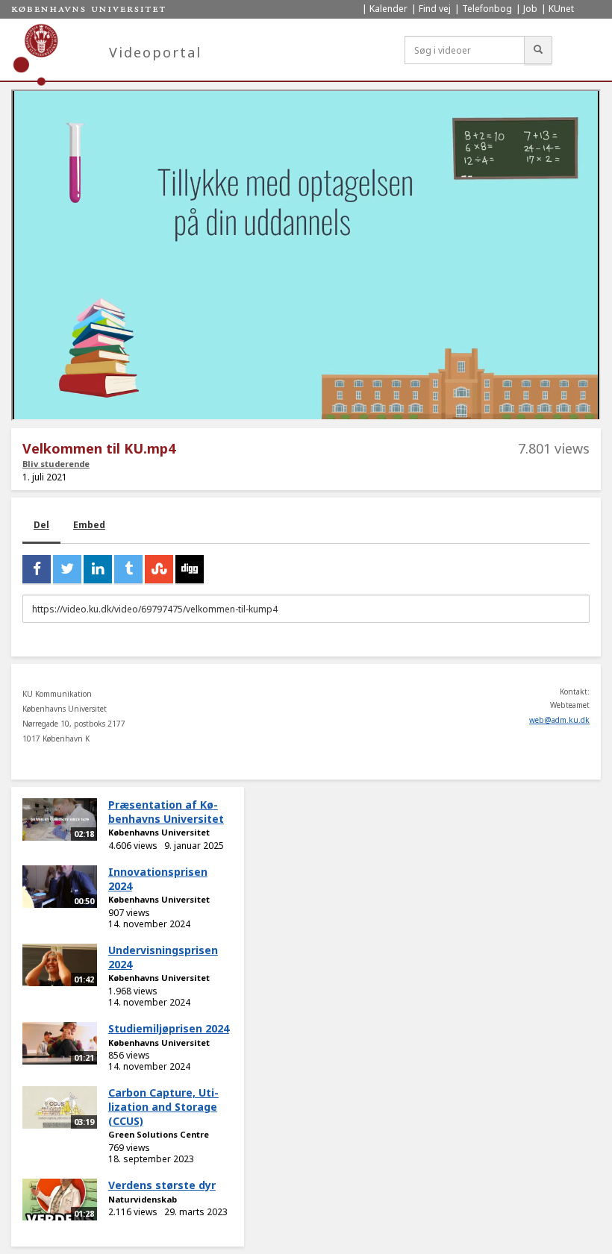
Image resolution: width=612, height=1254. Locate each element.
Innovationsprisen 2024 (157, 879)
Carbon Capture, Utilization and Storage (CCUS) (163, 1106)
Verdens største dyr (162, 1185)
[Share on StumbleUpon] (159, 569)
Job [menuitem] (530, 8)
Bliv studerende (56, 463)
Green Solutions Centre (158, 1134)
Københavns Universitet (159, 832)
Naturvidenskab (142, 1199)
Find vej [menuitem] (435, 8)
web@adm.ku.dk (559, 720)
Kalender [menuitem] (388, 8)
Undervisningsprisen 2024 (163, 957)
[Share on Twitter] (67, 569)
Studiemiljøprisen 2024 (168, 1028)
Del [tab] (41, 524)
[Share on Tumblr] (128, 569)
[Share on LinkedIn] (98, 569)
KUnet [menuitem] (561, 8)
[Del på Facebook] (36, 569)
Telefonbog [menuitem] (487, 8)
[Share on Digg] (189, 569)
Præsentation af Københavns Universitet (166, 811)
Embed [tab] (89, 524)
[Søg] (538, 50)
